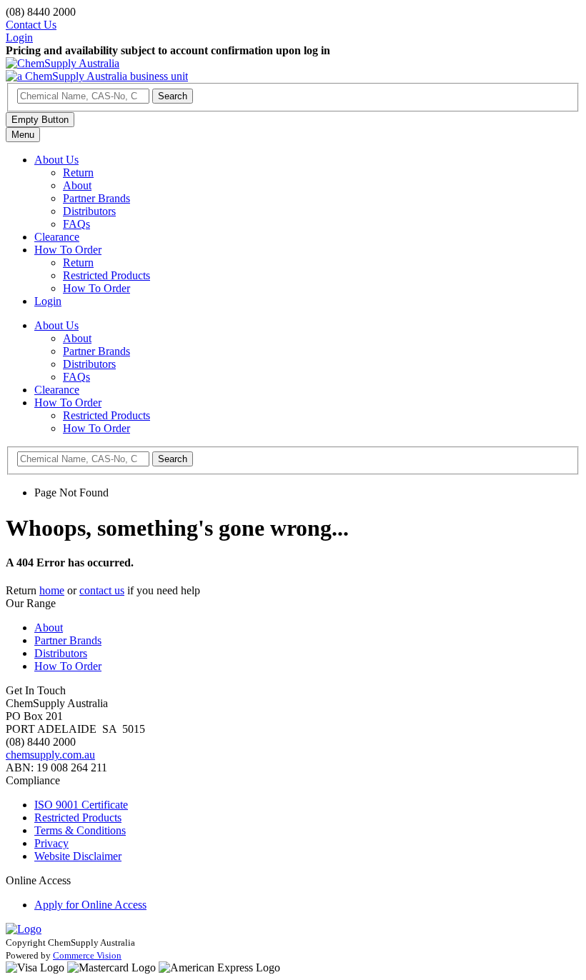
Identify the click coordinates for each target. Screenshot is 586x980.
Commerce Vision (87, 955)
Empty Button (40, 119)
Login (47, 301)
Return (78, 172)
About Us (56, 160)
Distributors (89, 211)
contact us (101, 590)
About (77, 185)
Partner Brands (96, 198)
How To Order (67, 250)
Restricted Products (106, 275)
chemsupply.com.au (50, 755)
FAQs (76, 224)
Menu (22, 134)
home (51, 590)
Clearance (56, 237)
